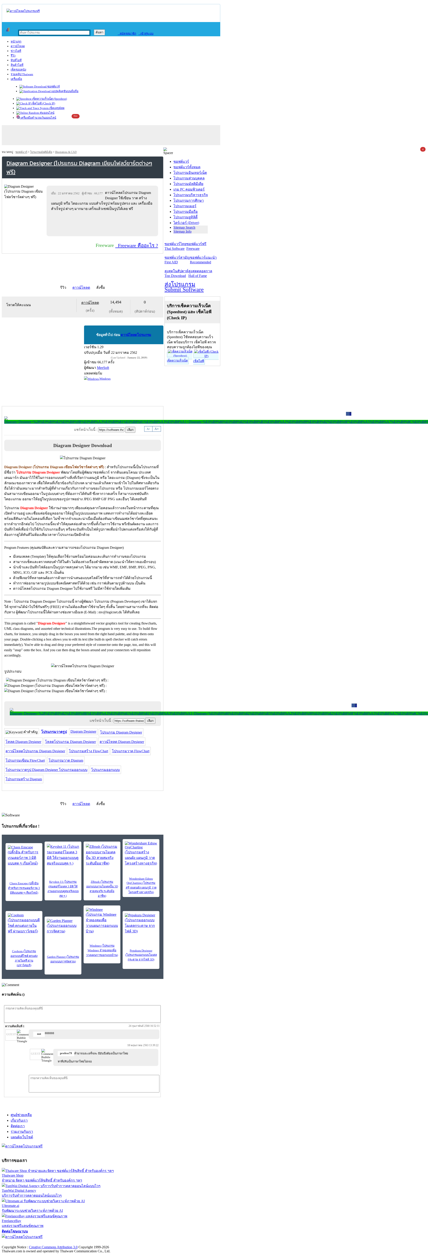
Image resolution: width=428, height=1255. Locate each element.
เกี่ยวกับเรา (19, 1120)
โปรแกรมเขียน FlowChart (25, 760)
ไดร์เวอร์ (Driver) (186, 223)
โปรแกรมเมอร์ (184, 206)
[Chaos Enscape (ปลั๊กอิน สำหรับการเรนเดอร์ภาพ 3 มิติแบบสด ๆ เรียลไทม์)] (24, 855)
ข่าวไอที (16, 51)
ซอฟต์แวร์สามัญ (177, 260)
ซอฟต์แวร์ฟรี (196, 246)
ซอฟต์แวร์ (53, 86)
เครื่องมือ (16, 79)
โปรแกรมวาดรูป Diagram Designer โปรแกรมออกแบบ (46, 770)
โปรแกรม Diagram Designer (121, 732)
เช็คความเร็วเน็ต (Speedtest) (49, 98)
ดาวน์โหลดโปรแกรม (136, 335)
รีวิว (13, 55)
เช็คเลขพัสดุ (56, 108)
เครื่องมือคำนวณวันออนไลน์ (38, 117)
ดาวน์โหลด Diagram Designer (122, 742)
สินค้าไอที (17, 65)
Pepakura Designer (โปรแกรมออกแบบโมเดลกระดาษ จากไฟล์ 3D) (141, 955)
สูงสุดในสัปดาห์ (176, 273)
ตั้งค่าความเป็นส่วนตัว (19, 1242)
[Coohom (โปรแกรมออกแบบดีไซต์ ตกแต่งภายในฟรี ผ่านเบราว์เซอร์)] (24, 923)
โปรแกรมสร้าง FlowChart (88, 751)
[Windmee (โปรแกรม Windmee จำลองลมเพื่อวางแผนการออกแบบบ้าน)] (102, 921)
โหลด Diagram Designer (23, 742)
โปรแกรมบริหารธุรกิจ (190, 195)
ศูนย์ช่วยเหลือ (21, 1115)
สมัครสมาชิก (127, 33)
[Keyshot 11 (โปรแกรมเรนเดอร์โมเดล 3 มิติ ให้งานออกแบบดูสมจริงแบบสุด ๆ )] (63, 855)
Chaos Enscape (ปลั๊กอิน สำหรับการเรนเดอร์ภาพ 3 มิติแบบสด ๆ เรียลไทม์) (24, 888)
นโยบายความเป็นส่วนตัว (59, 1242)
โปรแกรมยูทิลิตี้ (185, 217)
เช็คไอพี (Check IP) (43, 103)
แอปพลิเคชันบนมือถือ (64, 91)
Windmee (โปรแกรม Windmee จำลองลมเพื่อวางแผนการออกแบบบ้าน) (102, 950)
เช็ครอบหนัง (18, 69)
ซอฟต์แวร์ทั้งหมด (186, 167)
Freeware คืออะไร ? (136, 245)
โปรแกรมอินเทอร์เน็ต (190, 173)
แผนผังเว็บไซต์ (22, 1137)
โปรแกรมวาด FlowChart (130, 751)
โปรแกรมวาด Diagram (66, 760)
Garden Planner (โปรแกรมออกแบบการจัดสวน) (63, 959)
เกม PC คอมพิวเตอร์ (189, 189)
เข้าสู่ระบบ (145, 33)
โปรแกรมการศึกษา (188, 200)
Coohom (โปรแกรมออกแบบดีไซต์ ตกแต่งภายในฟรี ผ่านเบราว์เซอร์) (23, 958)
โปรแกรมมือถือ (185, 212)
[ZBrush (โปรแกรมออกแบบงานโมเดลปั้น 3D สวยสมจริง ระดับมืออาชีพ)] (102, 855)
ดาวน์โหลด (18, 46)
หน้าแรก (16, 41)
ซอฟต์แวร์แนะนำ (203, 260)
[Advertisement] (103, 223)
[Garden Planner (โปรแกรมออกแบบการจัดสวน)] (63, 926)
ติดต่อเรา (18, 1126)
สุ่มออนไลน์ (46, 112)
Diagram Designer (83, 731)
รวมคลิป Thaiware (22, 74)
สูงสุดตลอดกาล (200, 273)
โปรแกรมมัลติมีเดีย (41, 152)
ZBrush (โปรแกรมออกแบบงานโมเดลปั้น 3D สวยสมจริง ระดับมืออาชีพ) (102, 888)
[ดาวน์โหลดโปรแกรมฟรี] (23, 11)
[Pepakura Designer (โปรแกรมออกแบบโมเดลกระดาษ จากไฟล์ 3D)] (141, 923)
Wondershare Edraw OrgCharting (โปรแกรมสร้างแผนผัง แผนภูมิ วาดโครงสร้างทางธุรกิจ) (141, 885)
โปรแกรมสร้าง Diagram (24, 779)
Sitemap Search (184, 227)
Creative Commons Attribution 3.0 (53, 1247)
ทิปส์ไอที (16, 60)
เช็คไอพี (198, 361)
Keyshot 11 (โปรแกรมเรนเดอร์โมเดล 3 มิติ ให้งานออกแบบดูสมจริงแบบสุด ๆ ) (63, 888)
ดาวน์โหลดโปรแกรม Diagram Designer (35, 751)
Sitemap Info (182, 231)
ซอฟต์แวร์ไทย (175, 246)
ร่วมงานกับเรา (22, 1131)
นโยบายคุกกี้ (92, 1242)
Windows (105, 378)
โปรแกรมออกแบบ (105, 770)
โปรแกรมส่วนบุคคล (189, 178)
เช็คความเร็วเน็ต (177, 360)
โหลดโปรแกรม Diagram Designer (70, 742)
